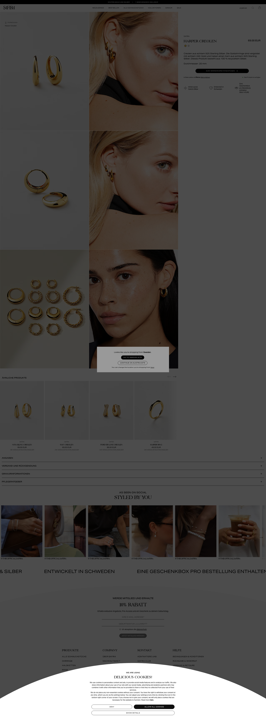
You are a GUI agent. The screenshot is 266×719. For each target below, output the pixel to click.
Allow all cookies (154, 707)
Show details (133, 713)
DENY (111, 707)
